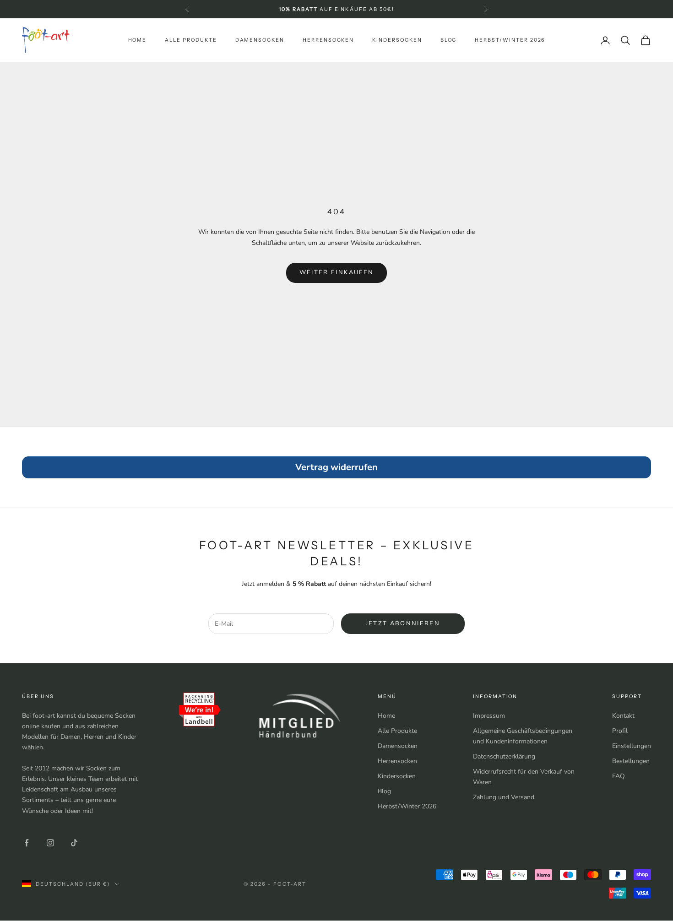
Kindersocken (397, 40)
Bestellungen (631, 761)
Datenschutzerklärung (504, 756)
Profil (620, 730)
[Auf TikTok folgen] (74, 842)
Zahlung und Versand (503, 797)
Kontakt (623, 715)
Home (137, 40)
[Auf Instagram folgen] (50, 842)
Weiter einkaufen (336, 272)
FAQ (618, 776)
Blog (448, 40)
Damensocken (259, 40)
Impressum (489, 715)
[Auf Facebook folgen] (26, 842)
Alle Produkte (191, 40)
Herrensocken (328, 40)
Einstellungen (631, 746)
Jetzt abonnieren (403, 623)
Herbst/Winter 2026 (510, 40)
